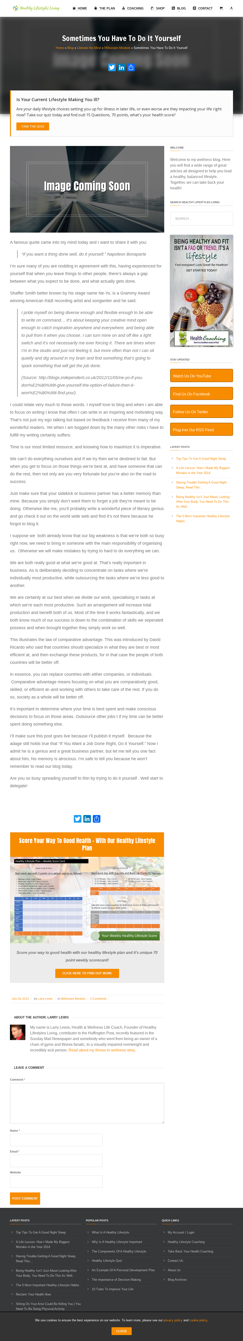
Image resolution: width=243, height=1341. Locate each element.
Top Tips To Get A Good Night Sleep (201, 458)
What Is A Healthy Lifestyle (110, 1232)
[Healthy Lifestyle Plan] (87, 942)
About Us (174, 1270)
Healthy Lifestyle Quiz (107, 1260)
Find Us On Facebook (191, 394)
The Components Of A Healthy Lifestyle (119, 1251)
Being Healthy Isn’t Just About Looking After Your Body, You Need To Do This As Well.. (202, 502)
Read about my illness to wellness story (102, 1050)
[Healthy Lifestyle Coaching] (201, 345)
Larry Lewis (45, 998)
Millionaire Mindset (117, 48)
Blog (181, 8)
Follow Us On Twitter (190, 412)
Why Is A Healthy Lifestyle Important (117, 1242)
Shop (160, 8)
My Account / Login (181, 1232)
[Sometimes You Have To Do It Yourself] (87, 231)
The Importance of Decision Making (116, 1279)
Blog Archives (177, 1279)
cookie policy (198, 1320)
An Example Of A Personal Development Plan (123, 1270)
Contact (205, 8)
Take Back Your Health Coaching (190, 1251)
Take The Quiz (32, 126)
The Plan (106, 8)
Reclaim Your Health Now (33, 1294)
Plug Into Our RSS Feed (193, 430)
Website (15, 1172)
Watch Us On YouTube (192, 376)
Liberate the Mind (89, 48)
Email (14, 1151)
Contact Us (175, 1260)
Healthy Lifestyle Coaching (186, 1242)
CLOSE (121, 1331)
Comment (17, 1079)
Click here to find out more (87, 973)
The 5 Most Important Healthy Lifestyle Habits (47, 1285)
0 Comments (98, 998)
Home (82, 8)
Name (15, 1130)
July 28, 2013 (20, 998)
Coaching (135, 8)
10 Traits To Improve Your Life (112, 1289)
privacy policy (173, 1320)
